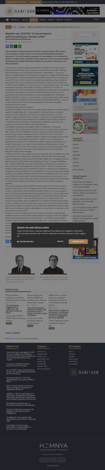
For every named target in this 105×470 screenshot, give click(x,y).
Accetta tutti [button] (78, 241)
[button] (25, 241)
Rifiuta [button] (60, 241)
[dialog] (52, 235)
